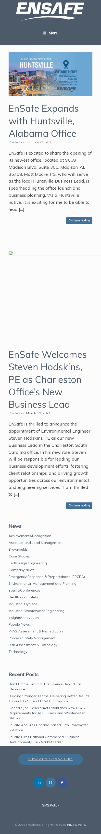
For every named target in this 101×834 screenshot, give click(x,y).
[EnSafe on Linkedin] (39, 783)
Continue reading (79, 220)
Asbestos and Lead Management (36, 542)
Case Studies (19, 556)
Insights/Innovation (24, 617)
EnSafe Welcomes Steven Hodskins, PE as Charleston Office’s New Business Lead (48, 379)
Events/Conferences (24, 590)
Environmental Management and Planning (42, 583)
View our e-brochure (50, 759)
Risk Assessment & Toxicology (33, 645)
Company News (22, 570)
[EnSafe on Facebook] (62, 783)
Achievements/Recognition (30, 536)
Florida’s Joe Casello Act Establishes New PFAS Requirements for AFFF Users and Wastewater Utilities (47, 713)
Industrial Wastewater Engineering (36, 611)
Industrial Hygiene (23, 604)
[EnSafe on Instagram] (51, 783)
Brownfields (18, 549)
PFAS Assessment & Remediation (36, 631)
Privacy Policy (76, 824)
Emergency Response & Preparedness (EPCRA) (47, 577)
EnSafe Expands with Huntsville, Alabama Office (44, 120)
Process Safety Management (32, 638)
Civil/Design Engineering (28, 563)
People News (19, 624)
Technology (18, 651)
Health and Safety (23, 597)
